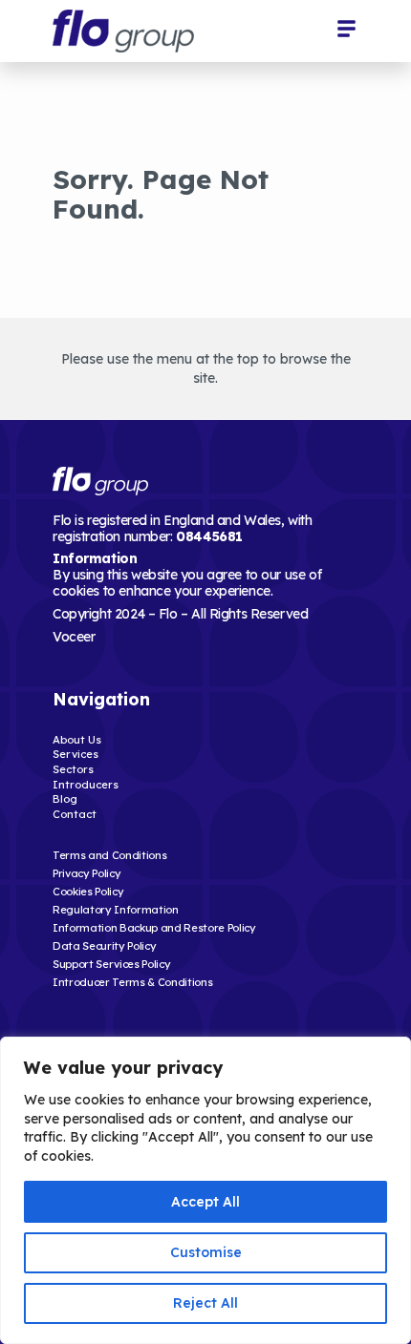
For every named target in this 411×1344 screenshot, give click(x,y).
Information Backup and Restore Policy (154, 927)
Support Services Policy (111, 964)
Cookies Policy (88, 891)
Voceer (74, 636)
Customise (206, 1252)
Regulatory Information (116, 909)
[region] (205, 1190)
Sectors (73, 769)
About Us (77, 739)
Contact (75, 814)
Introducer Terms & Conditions (132, 982)
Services (75, 754)
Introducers (86, 784)
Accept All (205, 1201)
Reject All (205, 1303)
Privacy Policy (86, 873)
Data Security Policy (104, 946)
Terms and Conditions (109, 855)
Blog (65, 799)
